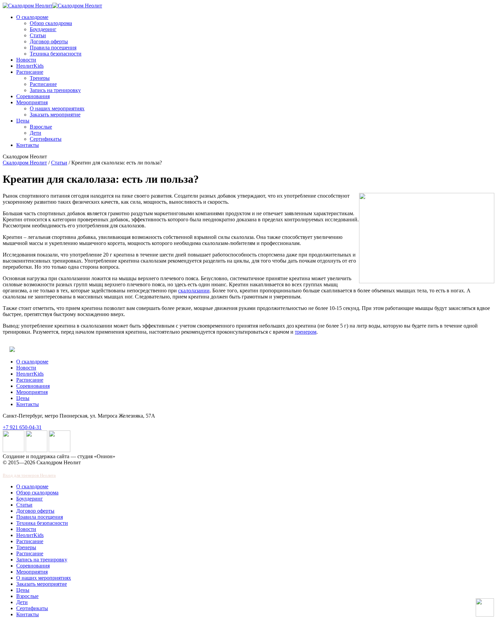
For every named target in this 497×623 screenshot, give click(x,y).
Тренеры (40, 78)
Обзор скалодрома (51, 23)
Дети (35, 133)
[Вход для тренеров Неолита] (12, 350)
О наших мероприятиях (57, 108)
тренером (305, 332)
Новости (26, 60)
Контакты (27, 145)
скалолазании (194, 290)
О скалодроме (32, 17)
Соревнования (33, 96)
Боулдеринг (43, 29)
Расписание (29, 72)
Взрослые (41, 127)
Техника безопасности (55, 54)
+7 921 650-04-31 (22, 427)
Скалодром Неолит (25, 162)
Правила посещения (53, 47)
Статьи (38, 35)
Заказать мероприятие (55, 114)
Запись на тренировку (55, 90)
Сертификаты (46, 139)
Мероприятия (32, 102)
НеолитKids (30, 66)
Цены (22, 121)
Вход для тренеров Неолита (29, 475)
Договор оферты (49, 41)
